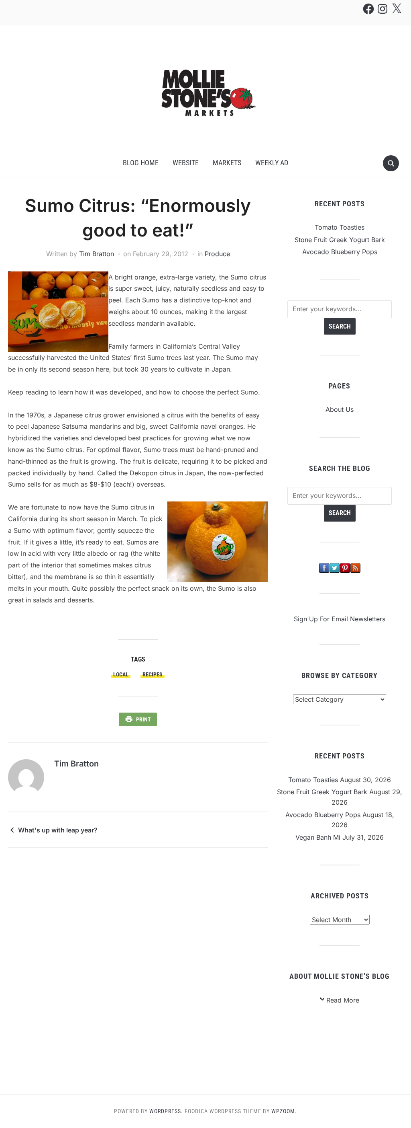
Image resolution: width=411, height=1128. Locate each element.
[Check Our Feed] (355, 567)
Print (143, 719)
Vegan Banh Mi (317, 837)
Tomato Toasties (339, 227)
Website (186, 162)
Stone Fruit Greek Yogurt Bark (340, 240)
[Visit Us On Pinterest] (345, 567)
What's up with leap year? (58, 830)
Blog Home (141, 162)
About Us (340, 409)
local (120, 674)
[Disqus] (138, 970)
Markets (227, 162)
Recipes (152, 674)
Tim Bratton (96, 254)
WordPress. (166, 1111)
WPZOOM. (284, 1111)
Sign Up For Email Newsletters (339, 619)
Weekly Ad (271, 162)
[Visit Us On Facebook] (324, 567)
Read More (342, 1000)
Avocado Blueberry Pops (339, 252)
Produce (217, 254)
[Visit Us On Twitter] (334, 567)
